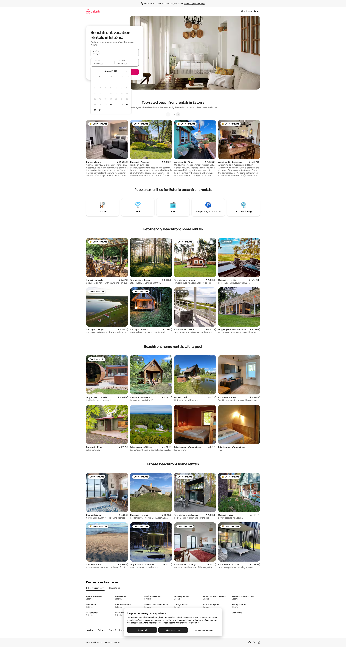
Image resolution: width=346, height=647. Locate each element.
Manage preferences (204, 630)
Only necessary (173, 630)
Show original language (194, 3)
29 (127, 104)
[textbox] (102, 63)
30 (95, 110)
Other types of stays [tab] (95, 588)
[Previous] (168, 114)
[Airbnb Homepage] (93, 11)
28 (121, 104)
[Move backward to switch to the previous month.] (95, 71)
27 (116, 104)
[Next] (178, 114)
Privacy (108, 642)
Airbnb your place (249, 11)
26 (111, 104)
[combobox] (114, 54)
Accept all (142, 630)
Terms (117, 642)
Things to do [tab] (114, 588)
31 (100, 110)
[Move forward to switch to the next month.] (126, 71)
